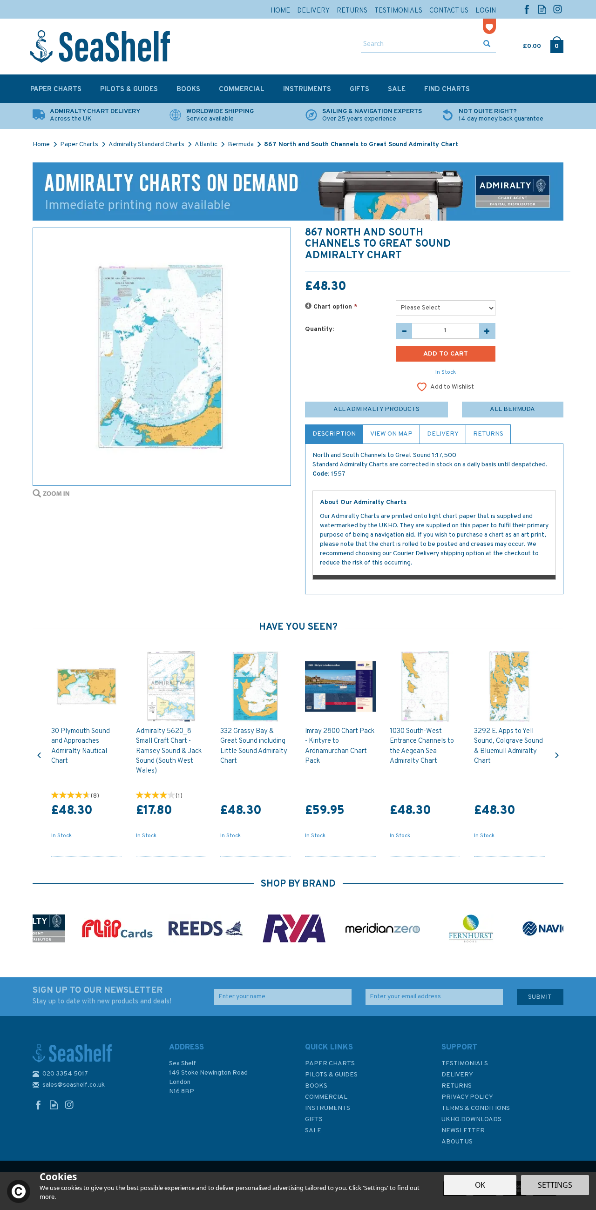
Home (280, 11)
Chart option (335, 307)
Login (485, 11)
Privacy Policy (467, 1097)
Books (316, 1086)
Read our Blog (542, 9)
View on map (391, 434)
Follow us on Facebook (527, 9)
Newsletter (463, 1131)
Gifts (314, 1119)
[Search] (487, 44)
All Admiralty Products (376, 409)
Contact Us (448, 11)
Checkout (556, 44)
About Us (457, 1142)
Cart (524, 44)
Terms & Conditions (475, 1108)
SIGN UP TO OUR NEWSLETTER (102, 995)
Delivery (443, 434)
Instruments (327, 1108)
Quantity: (319, 329)
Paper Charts (330, 1064)
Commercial (326, 1097)
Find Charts (447, 89)
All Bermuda (512, 409)
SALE (313, 1131)
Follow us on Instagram (557, 9)
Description (334, 434)
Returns (488, 434)
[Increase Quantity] (487, 331)
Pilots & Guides (331, 1075)
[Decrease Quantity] (404, 331)
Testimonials (464, 1064)
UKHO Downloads (471, 1119)
